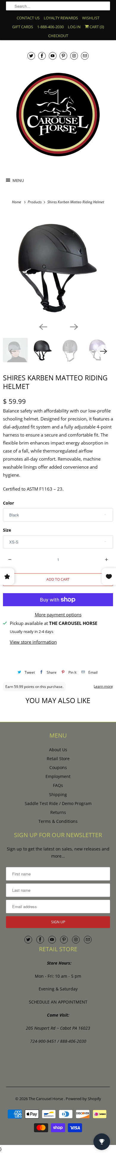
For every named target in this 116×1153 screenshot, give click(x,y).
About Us (58, 749)
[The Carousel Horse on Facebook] (42, 55)
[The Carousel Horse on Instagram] (74, 55)
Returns (58, 812)
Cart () (96, 26)
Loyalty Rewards (61, 18)
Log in (74, 26)
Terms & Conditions (58, 821)
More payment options (58, 615)
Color (8, 503)
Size (7, 530)
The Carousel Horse (46, 1098)
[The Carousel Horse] (58, 114)
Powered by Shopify (83, 1098)
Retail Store (58, 758)
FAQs (58, 785)
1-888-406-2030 (50, 26)
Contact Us (28, 18)
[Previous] (42, 326)
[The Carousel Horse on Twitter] (31, 55)
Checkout (58, 35)
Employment (58, 776)
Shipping (58, 794)
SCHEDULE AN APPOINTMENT (58, 1002)
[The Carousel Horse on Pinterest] (63, 55)
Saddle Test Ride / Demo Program (58, 803)
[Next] (73, 326)
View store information (33, 642)
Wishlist (90, 18)
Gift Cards (22, 26)
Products (35, 201)
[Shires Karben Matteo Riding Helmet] (58, 266)
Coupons (58, 767)
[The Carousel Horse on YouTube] (53, 55)
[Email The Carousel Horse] (85, 55)
